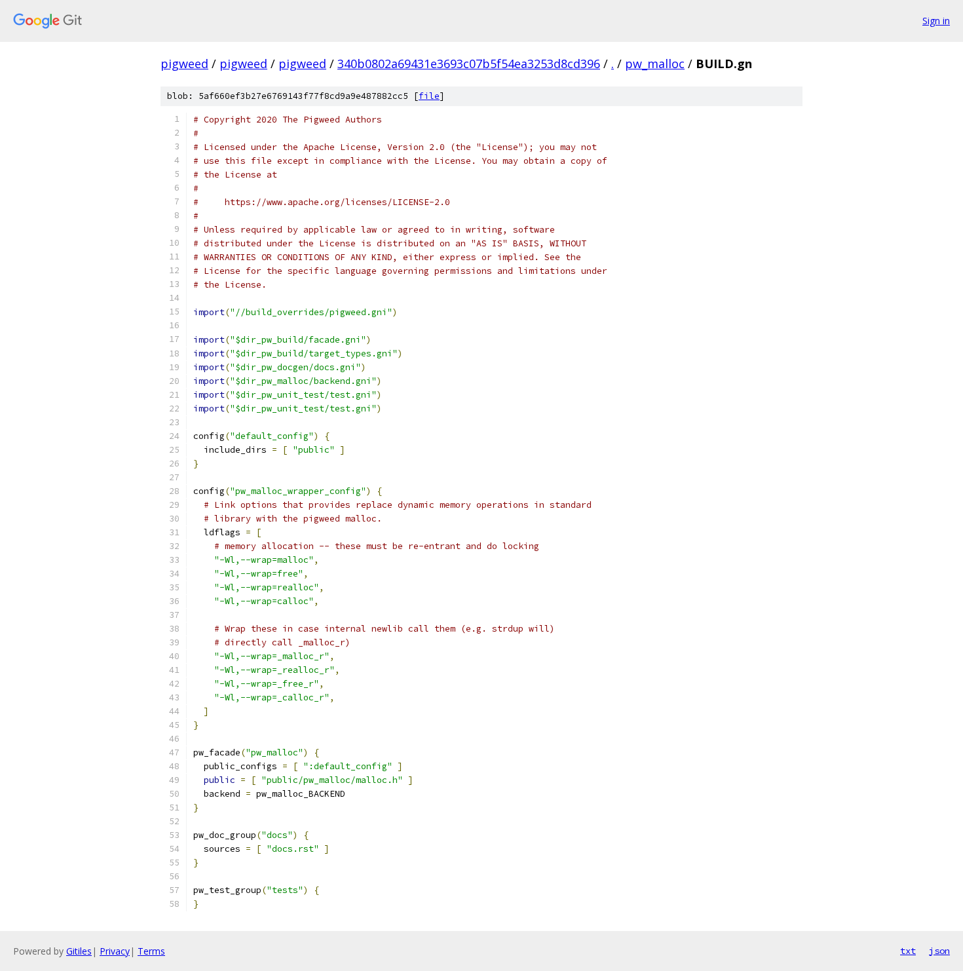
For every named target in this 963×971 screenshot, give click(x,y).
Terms (151, 951)
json (939, 951)
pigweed (184, 63)
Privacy (115, 951)
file (429, 96)
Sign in (936, 20)
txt (908, 951)
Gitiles (79, 951)
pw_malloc (655, 63)
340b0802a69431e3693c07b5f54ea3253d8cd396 (468, 63)
